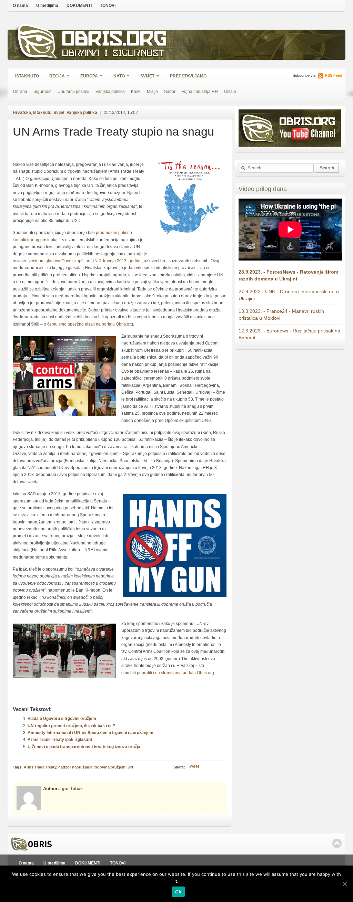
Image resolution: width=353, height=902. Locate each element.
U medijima (47, 5)
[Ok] (344, 883)
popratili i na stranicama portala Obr (170, 672)
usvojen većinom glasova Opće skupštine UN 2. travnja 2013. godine (77, 260)
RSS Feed (333, 75)
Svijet (145, 76)
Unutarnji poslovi (73, 91)
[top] (337, 843)
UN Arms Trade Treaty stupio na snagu (113, 131)
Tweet (193, 766)
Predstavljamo (188, 76)
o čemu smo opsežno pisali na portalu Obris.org (88, 324)
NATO (117, 76)
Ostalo (230, 91)
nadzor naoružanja (75, 767)
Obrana (20, 91)
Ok (178, 891)
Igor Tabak (71, 788)
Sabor (169, 91)
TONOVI (107, 5)
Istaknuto (27, 76)
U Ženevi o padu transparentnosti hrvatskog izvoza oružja (84, 746)
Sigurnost (42, 91)
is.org (209, 672)
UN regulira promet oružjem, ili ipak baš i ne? (71, 725)
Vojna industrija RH (200, 91)
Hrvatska (22, 112)
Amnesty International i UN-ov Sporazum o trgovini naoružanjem (90, 732)
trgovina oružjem (109, 767)
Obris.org (114, 40)
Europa (87, 76)
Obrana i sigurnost (113, 54)
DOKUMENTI (79, 5)
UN (130, 767)
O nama (20, 5)
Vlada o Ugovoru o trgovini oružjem (62, 718)
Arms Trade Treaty (40, 767)
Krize (136, 91)
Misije (152, 91)
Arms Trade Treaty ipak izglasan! (60, 739)
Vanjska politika (110, 91)
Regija (55, 76)
